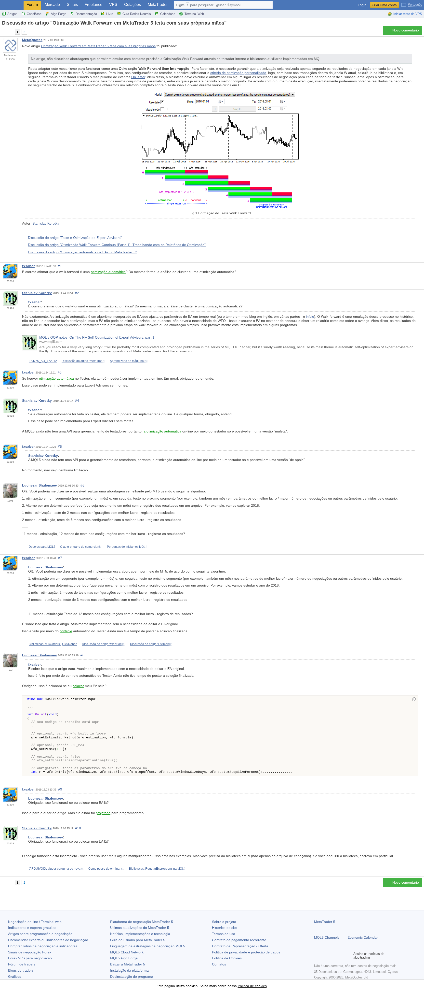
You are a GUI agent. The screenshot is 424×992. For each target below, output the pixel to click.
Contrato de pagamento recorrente (239, 940)
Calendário (167, 14)
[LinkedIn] (348, 956)
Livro (109, 14)
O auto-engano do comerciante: (81, 546)
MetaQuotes (32, 40)
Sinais (72, 4)
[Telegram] (325, 956)
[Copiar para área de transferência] (414, 699)
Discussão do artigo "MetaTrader (83, 361)
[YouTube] (341, 956)
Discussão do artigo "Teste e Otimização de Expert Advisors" (75, 238)
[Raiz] (3, 31)
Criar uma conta (384, 5)
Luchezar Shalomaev (39, 485)
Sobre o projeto (224, 922)
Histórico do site (224, 928)
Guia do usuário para (137, 940)
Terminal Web (194, 14)
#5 (60, 446)
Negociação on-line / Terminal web (35, 922)
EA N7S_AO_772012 (43, 361)
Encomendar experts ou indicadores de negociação (48, 940)
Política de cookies (252, 986)
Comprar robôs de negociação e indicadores (42, 946)
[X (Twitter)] (333, 956)
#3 (60, 372)
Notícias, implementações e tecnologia (140, 934)
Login (362, 5)
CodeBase (34, 14)
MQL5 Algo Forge (124, 958)
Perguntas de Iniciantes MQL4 (127, 546)
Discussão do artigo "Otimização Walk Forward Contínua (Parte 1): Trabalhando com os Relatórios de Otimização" (117, 245)
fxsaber (28, 266)
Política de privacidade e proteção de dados (246, 952)
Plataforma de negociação (141, 922)
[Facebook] (317, 956)
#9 (60, 789)
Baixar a (127, 964)
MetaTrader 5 (324, 922)
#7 (60, 558)
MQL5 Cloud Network (127, 952)
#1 (60, 266)
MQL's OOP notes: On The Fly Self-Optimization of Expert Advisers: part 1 (96, 337)
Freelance (93, 4)
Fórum (32, 4)
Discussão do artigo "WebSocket (103, 644)
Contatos (219, 964)
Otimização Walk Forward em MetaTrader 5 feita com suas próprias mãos (98, 46)
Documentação (86, 14)
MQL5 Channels (326, 937)
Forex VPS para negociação (30, 958)
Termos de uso (223, 934)
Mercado (52, 4)
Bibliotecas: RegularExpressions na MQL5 (157, 868)
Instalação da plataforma (129, 970)
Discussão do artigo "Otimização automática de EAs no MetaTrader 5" (82, 252)
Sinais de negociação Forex (29, 952)
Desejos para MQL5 (42, 546)
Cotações (132, 4)
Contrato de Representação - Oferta (240, 946)
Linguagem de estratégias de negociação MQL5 (147, 946)
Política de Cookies (227, 958)
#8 (82, 655)
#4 (77, 401)
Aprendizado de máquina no (129, 361)
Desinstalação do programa (131, 976)
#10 (78, 828)
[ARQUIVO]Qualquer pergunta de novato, (56, 868)
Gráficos (14, 976)
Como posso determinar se (106, 868)
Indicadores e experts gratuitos (32, 928)
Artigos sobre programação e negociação (40, 934)
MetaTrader (158, 4)
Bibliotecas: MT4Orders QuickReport (53, 644)
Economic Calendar (362, 937)
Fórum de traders (21, 964)
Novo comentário (405, 30)
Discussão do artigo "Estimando (151, 644)
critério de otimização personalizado (238, 73)
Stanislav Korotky (45, 223)
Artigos (12, 14)
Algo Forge (58, 14)
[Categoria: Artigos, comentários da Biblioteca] (9, 32)
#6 (82, 485)
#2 (77, 293)
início (310, 316)
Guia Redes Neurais (136, 14)
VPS (113, 4)
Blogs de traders (21, 970)
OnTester (138, 77)
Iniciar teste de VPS (407, 14)
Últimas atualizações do (139, 928)
